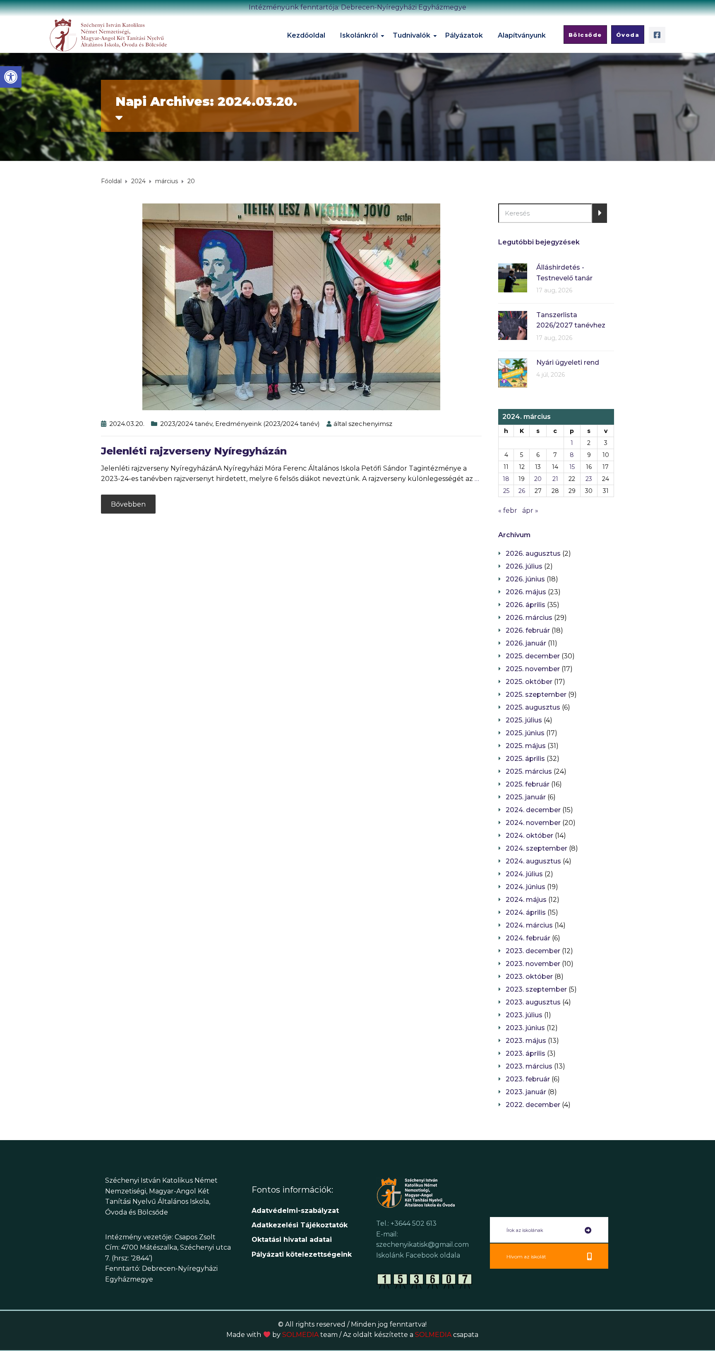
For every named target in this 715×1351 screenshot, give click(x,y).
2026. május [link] (526, 592)
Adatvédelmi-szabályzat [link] (296, 1211)
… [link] (477, 479)
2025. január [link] (526, 797)
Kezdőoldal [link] (306, 35)
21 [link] (555, 479)
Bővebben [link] (128, 504)
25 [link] (506, 491)
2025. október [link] (529, 682)
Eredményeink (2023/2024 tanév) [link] (267, 424)
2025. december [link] (533, 656)
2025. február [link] (527, 784)
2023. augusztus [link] (533, 1002)
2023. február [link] (528, 1079)
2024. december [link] (533, 810)
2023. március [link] (529, 1066)
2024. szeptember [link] (536, 848)
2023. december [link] (533, 951)
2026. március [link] (529, 618)
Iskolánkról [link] (359, 35)
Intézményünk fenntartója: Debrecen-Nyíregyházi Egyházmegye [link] (357, 7)
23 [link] (588, 479)
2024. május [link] (526, 900)
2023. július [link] (524, 1015)
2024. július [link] (524, 874)
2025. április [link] (525, 759)
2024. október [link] (529, 835)
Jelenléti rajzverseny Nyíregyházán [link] (194, 451)
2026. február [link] (528, 630)
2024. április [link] (526, 912)
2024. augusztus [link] (533, 861)
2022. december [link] (533, 1105)
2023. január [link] (526, 1092)
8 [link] (572, 455)
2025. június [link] (525, 733)
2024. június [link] (525, 887)
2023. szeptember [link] (536, 989)
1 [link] (572, 443)
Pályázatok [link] (464, 35)
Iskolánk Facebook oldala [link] (418, 1255)
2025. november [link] (533, 669)
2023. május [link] (526, 1041)
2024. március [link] (529, 925)
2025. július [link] (524, 720)
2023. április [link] (525, 1053)
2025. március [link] (529, 771)
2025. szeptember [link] (536, 694)
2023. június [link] (525, 1028)
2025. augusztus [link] (533, 707)
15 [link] (572, 467)
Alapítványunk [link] (522, 35)
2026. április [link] (525, 605)
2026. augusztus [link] (533, 553)
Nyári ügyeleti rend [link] (567, 362)
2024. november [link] (533, 823)
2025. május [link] (526, 746)
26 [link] (521, 491)
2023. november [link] (533, 964)
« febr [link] (507, 510)
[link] (11, 77)
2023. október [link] (529, 976)
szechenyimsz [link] (370, 424)
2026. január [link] (526, 643)
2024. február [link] (528, 938)
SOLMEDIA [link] (310, 1335)
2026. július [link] (524, 566)
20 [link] (538, 479)
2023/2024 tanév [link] (186, 424)
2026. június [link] (525, 579)
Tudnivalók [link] (411, 35)
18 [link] (506, 479)
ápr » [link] (530, 510)
